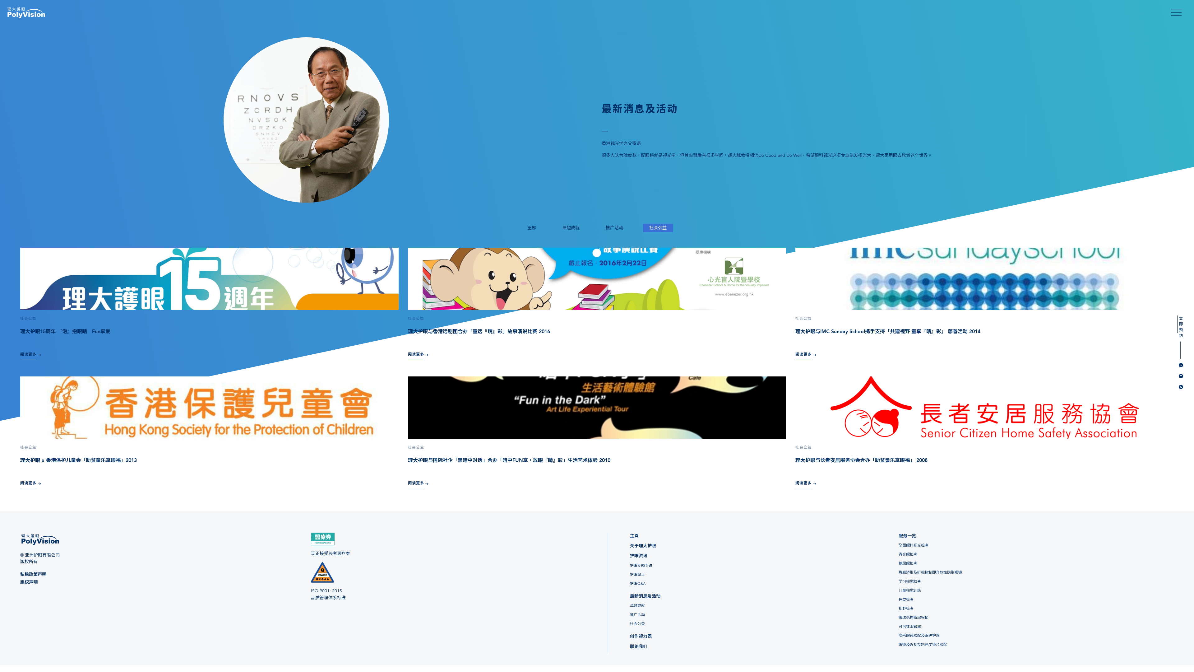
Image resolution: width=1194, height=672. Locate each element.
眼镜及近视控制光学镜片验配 (923, 644)
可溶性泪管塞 (910, 626)
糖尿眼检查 (908, 563)
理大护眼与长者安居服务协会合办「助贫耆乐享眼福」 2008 (861, 460)
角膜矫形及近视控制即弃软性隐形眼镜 (930, 572)
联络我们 (638, 646)
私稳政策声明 (33, 574)
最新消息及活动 (645, 596)
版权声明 (29, 582)
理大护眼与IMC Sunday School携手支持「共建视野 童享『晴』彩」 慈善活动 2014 (887, 331)
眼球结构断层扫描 (913, 617)
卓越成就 (571, 228)
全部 (531, 228)
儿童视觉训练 (910, 590)
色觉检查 (906, 599)
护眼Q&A (638, 583)
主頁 (634, 536)
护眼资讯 (638, 555)
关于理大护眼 (643, 545)
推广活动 (614, 228)
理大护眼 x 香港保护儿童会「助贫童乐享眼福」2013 (78, 460)
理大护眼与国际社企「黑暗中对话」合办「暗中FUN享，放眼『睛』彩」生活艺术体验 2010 (509, 460)
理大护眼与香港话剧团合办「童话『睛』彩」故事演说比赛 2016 (479, 331)
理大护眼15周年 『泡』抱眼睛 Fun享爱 (65, 331)
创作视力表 (641, 636)
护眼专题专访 (641, 565)
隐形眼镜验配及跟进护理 (919, 635)
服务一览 (907, 536)
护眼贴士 (637, 574)
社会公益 (658, 228)
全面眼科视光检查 (913, 545)
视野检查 (906, 608)
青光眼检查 (908, 554)
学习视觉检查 (910, 581)
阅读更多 (28, 354)
